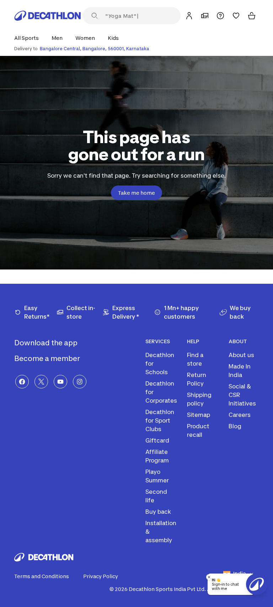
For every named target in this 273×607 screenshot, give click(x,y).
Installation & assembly (160, 531)
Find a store (195, 359)
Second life (156, 496)
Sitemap (198, 414)
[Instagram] (79, 381)
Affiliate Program (157, 456)
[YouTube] (60, 381)
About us (241, 355)
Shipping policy (199, 399)
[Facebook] (22, 381)
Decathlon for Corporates (161, 392)
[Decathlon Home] (47, 16)
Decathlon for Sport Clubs (159, 420)
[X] (41, 381)
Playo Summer (157, 476)
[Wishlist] (236, 15)
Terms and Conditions (41, 576)
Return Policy (196, 379)
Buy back (158, 511)
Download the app (46, 343)
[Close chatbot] (209, 577)
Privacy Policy (100, 576)
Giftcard (157, 440)
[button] (28, 38)
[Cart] (252, 15)
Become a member (47, 358)
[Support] (220, 15)
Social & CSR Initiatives (242, 395)
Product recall (198, 430)
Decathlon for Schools (159, 363)
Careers (240, 414)
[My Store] (205, 15)
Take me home (136, 193)
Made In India (240, 370)
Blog (235, 426)
